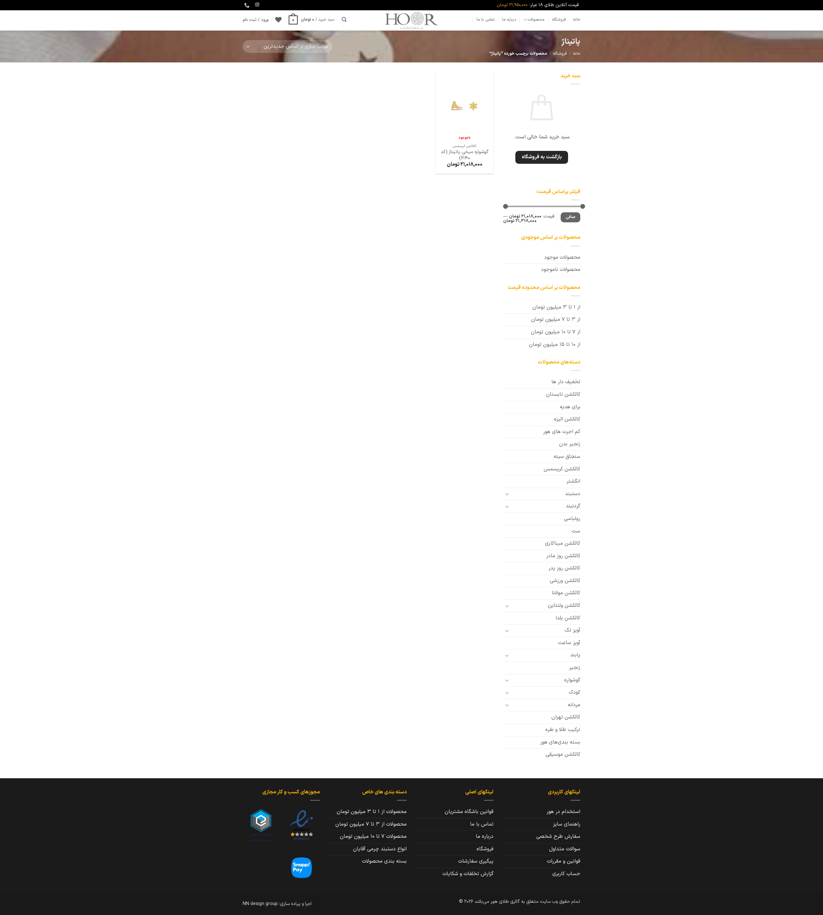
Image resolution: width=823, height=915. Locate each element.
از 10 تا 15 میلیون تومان (554, 344)
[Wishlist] (278, 20)
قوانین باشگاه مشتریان (469, 812)
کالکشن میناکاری (562, 543)
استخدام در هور (563, 812)
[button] (311, 20)
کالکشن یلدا (568, 618)
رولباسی (572, 518)
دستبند (572, 494)
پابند (575, 655)
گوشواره (572, 680)
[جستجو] (344, 20)
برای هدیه (570, 407)
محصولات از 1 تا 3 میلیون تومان (372, 812)
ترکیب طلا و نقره (562, 730)
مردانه (574, 705)
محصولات (536, 19)
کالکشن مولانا (566, 593)
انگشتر (573, 481)
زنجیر (574, 667)
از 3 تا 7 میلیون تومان (555, 319)
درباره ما (509, 19)
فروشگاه (559, 19)
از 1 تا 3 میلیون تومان (556, 307)
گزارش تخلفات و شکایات (467, 874)
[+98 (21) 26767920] (246, 5)
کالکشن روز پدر (564, 568)
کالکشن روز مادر (563, 556)
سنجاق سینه (567, 456)
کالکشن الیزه (567, 419)
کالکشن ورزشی (565, 581)
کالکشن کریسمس (562, 469)
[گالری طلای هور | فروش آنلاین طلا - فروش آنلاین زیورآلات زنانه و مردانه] (411, 20)
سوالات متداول (564, 849)
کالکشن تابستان (563, 394)
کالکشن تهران (565, 717)
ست (576, 531)
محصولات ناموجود (560, 269)
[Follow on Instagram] (257, 5)
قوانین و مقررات (563, 861)
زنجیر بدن (569, 444)
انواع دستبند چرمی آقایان (380, 849)
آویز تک (572, 630)
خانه (576, 19)
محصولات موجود (562, 257)
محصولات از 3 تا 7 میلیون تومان (371, 824)
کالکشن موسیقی (563, 754)
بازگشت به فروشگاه (542, 157)
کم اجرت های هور (561, 432)
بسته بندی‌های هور (560, 742)
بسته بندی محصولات (384, 861)
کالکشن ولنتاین (564, 605)
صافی (570, 217)
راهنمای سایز (566, 824)
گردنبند (573, 506)
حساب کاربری (566, 874)
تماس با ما (485, 19)
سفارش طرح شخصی (558, 836)
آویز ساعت (569, 643)
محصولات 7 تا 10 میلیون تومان (373, 836)
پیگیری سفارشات (475, 861)
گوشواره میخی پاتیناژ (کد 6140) (465, 155)
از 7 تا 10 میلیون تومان (555, 332)
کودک (574, 692)
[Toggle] (507, 494)
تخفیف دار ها (565, 382)
